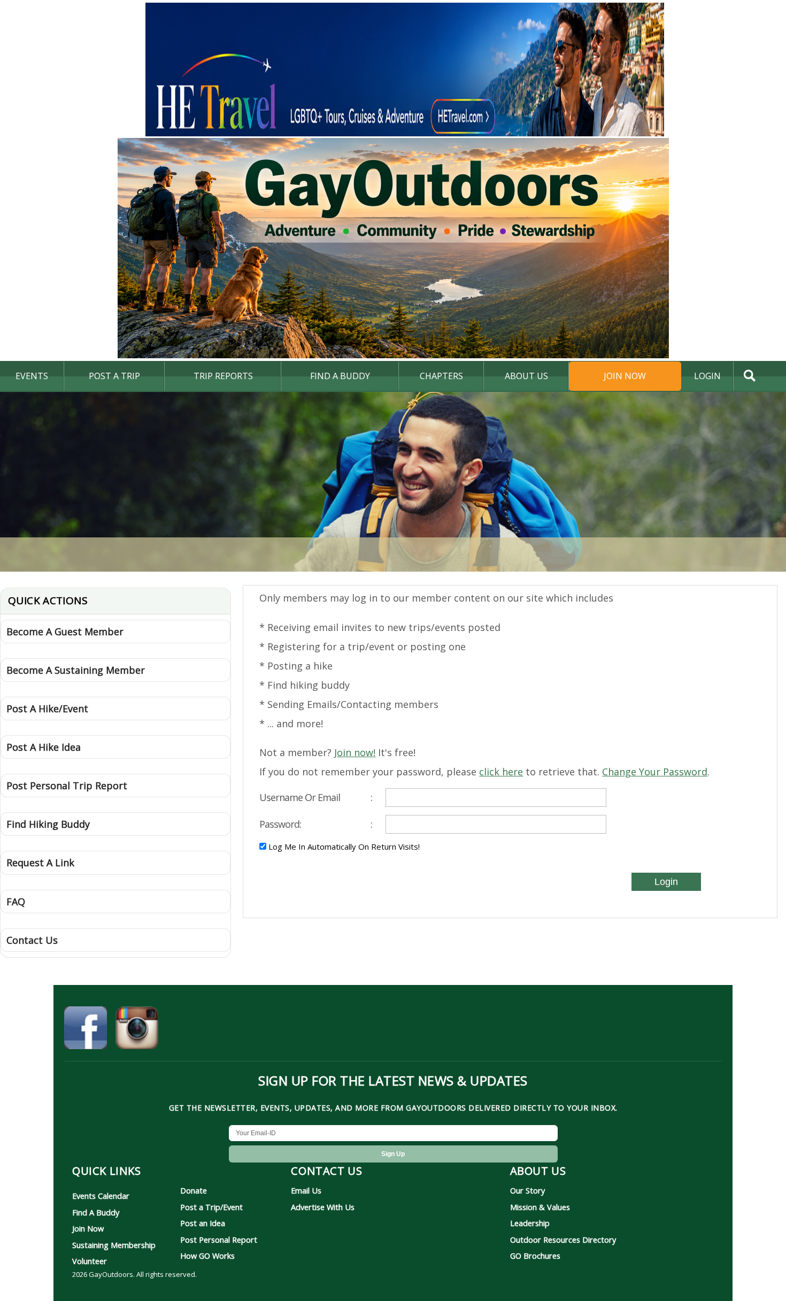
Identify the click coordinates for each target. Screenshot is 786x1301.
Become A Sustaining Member (75, 670)
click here (501, 771)
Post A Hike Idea (43, 747)
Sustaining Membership (114, 1245)
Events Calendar (100, 1195)
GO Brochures (535, 1255)
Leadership (530, 1223)
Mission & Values (540, 1207)
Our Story (527, 1190)
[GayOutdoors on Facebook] (85, 1029)
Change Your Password (654, 771)
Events (32, 376)
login (707, 376)
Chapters (441, 376)
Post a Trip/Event (211, 1207)
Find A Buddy (95, 1212)
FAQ (15, 901)
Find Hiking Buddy (48, 824)
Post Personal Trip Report (66, 785)
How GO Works (207, 1255)
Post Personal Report (218, 1239)
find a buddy (340, 376)
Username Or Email (315, 797)
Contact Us (32, 940)
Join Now (625, 376)
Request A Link (40, 862)
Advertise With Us (323, 1207)
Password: (315, 824)
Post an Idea (202, 1223)
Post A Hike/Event (47, 708)
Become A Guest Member (65, 631)
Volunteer (89, 1261)
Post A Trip (114, 376)
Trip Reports (223, 376)
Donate (193, 1190)
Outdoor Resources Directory (563, 1239)
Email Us (306, 1190)
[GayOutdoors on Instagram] (136, 1029)
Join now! (354, 752)
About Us (526, 376)
